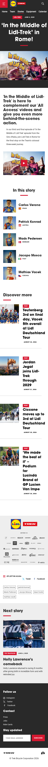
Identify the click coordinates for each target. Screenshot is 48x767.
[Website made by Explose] (43, 753)
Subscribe (38, 738)
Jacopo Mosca (25, 592)
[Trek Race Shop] (18, 4)
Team (12, 11)
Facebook (41, 579)
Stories (21, 11)
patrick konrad (24, 587)
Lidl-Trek (17, 17)
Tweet (28, 579)
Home (4, 11)
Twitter (10, 702)
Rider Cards (7, 724)
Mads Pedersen (10, 592)
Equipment (31, 11)
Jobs (5, 721)
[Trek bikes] (9, 753)
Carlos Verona (9, 587)
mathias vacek (9, 597)
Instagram (10, 698)
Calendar (43, 11)
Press (5, 717)
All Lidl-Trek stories (14, 576)
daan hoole (38, 592)
